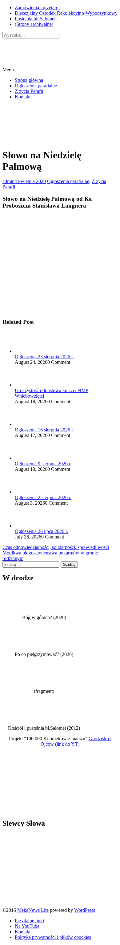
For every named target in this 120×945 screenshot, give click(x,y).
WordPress (84, 910)
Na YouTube (27, 926)
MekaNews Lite (33, 910)
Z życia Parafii (29, 91)
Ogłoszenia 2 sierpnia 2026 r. (43, 497)
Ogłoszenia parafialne (36, 85)
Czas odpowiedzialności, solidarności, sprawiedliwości (55, 547)
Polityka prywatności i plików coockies (53, 937)
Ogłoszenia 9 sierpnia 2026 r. (43, 463)
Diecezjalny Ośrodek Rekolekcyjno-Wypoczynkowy (66, 13)
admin (8, 181)
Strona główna (29, 80)
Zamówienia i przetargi (37, 7)
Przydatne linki (29, 920)
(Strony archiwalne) (34, 24)
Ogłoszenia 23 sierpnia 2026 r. (44, 356)
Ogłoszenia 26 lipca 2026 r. (41, 531)
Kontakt (22, 96)
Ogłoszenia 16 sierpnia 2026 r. (44, 429)
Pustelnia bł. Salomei (35, 18)
